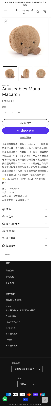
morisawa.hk (12, 333)
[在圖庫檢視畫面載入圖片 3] (41, 74)
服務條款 (10, 277)
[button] (6, 12)
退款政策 (10, 283)
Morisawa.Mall (20, 405)
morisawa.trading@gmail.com (20, 309)
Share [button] (7, 254)
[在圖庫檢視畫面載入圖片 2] (25, 74)
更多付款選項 (25, 137)
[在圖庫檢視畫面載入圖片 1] (10, 74)
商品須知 (10, 270)
